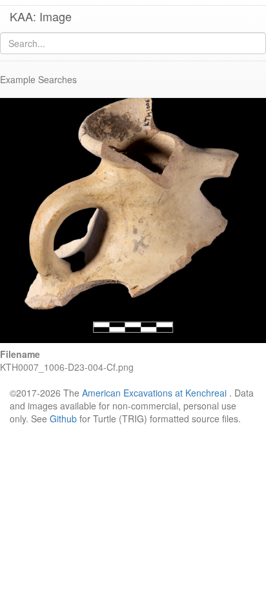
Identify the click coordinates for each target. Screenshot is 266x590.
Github (63, 418)
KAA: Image (41, 16)
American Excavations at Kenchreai (154, 392)
